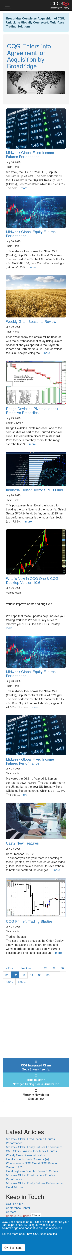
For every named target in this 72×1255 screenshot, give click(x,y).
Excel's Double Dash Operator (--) (27, 1159)
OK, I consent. (13, 1248)
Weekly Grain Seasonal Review (31, 321)
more (24, 188)
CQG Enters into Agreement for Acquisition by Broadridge (29, 56)
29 (55, 968)
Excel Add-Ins (14, 1187)
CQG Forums (14, 1204)
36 (49, 975)
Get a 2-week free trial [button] (36, 1067)
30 (63, 968)
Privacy (36, 1215)
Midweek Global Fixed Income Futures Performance (30, 154)
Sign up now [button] (36, 1097)
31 (8, 975)
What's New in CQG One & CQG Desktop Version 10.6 (32, 580)
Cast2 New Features (22, 843)
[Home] (59, 5)
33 (25, 975)
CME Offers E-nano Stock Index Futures (31, 1151)
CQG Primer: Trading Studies (29, 921)
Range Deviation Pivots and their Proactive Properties (32, 410)
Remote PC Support (18, 1216)
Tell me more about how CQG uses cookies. (30, 1234)
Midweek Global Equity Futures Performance (31, 233)
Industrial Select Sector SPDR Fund (34, 489)
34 (33, 975)
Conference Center (18, 1208)
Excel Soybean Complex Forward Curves (32, 1171)
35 (41, 975)
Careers (11, 1212)
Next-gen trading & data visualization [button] (36, 1082)
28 (47, 968)
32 (16, 975)
